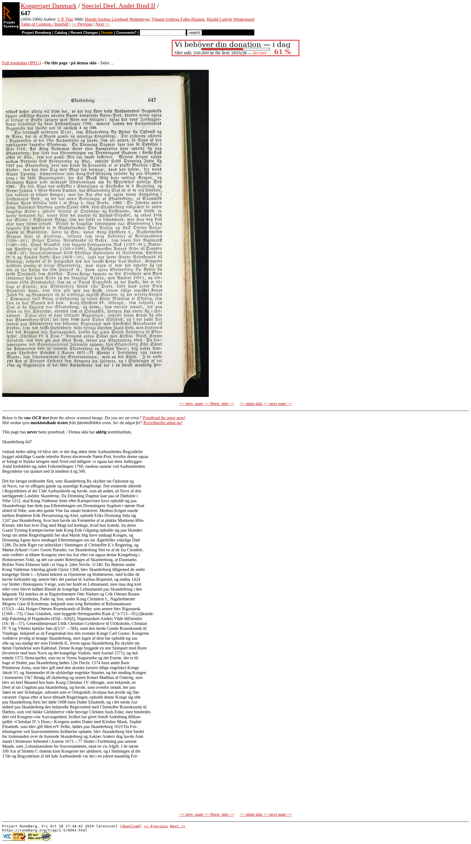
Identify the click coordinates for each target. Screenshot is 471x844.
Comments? (126, 33)
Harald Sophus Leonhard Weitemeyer (117, 19)
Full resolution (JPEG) (21, 63)
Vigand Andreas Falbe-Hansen (178, 19)
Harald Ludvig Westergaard (230, 19)
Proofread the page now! (164, 417)
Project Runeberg (36, 33)
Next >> (102, 24)
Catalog (61, 33)
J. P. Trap (65, 19)
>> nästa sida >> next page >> (266, 403)
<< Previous (81, 24)
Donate (107, 33)
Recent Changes (84, 33)
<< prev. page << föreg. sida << (206, 403)
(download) (131, 826)
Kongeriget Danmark (49, 5)
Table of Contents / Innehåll (44, 24)
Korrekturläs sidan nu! (162, 422)
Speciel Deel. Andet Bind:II (118, 5)
